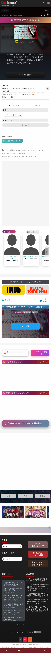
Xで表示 (25, 326)
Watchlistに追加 (40, 353)
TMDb (22, 645)
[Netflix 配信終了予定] (35, 512)
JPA (15, 150)
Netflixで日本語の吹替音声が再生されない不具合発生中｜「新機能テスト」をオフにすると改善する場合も (37, 587)
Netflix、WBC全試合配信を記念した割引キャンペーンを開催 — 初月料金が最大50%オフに (37, 610)
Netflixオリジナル (26, 150)
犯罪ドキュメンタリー (9, 156)
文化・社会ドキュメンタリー (26, 156)
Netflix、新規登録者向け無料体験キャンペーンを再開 (36, 580)
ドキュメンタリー (39, 150)
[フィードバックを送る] (41, 15)
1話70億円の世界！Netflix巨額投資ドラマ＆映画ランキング (37, 595)
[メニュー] (48, 3)
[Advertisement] (25, 193)
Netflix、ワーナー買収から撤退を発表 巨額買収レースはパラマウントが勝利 (37, 601)
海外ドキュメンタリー (26, 153)
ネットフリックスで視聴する (25, 75)
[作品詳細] (14, 106)
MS (18, 150)
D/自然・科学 (9, 150)
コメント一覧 (20, 624)
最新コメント (7, 574)
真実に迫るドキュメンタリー (12, 141)
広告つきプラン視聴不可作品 (38, 563)
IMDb (26, 645)
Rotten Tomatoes (33, 645)
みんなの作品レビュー (37, 544)
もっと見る (42, 362)
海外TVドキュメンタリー (10, 153)
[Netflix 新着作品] (13, 512)
